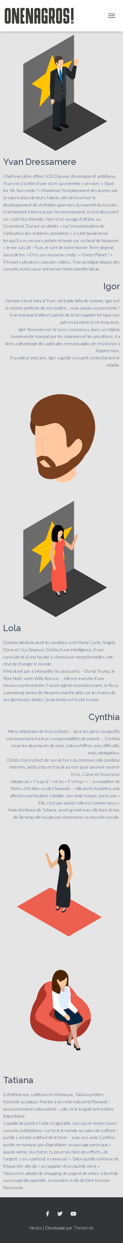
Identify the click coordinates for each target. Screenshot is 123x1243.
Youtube (73, 1214)
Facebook (48, 1214)
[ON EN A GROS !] (41, 16)
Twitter (60, 1214)
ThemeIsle (83, 1227)
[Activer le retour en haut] (110, 1230)
